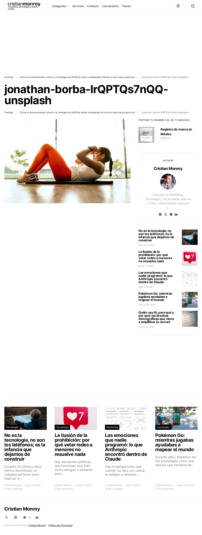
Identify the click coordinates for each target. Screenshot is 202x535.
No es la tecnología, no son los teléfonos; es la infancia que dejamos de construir (156, 235)
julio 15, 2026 (145, 245)
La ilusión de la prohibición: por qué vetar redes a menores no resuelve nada (155, 256)
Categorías (59, 6)
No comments (15, 488)
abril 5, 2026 (145, 286)
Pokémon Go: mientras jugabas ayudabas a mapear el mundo (155, 296)
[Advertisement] (101, 39)
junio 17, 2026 (146, 265)
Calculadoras (110, 6)
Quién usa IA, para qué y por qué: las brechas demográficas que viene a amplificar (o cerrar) (156, 317)
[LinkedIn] (37, 517)
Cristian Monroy (168, 168)
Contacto (93, 6)
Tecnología (12, 427)
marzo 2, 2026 (146, 326)
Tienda (126, 6)
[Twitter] (6, 517)
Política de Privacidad (60, 525)
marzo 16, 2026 (146, 304)
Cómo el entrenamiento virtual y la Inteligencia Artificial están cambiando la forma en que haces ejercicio (77, 77)
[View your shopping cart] (178, 6)
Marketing (112, 427)
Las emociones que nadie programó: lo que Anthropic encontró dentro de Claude (155, 277)
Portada (8, 77)
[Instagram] (16, 517)
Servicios (78, 6)
